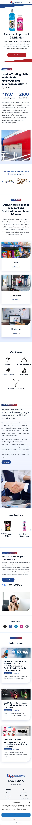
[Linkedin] (16, 626)
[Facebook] (10, 626)
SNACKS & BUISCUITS (24, 364)
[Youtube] (21, 626)
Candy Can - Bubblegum (24, 535)
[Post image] (16, 653)
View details (16, 266)
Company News (8, 673)
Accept (16, 815)
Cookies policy (12, 822)
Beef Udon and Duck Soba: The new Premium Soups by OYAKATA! (15, 705)
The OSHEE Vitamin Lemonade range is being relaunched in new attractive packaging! (16, 743)
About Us (17, 55)
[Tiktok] (27, 626)
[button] (30, 802)
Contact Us (8, 580)
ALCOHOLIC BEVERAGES (16, 389)
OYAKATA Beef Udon (7, 535)
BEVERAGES (24, 375)
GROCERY (8, 364)
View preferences (16, 819)
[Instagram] (5, 626)
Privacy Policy (19, 822)
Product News (7, 710)
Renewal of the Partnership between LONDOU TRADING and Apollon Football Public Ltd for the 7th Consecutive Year (15, 666)
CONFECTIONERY (8, 375)
